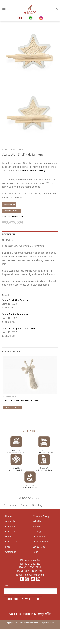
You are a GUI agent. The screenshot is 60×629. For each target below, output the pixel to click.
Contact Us (11, 541)
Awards (37, 526)
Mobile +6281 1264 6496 (30, 571)
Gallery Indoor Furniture (16, 451)
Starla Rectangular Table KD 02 (18, 328)
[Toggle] (4, 504)
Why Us (37, 521)
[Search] (57, 9)
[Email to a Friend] (14, 222)
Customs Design (41, 516)
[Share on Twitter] (11, 222)
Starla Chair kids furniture (15, 300)
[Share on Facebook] (7, 222)
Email (6, 586)
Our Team (10, 531)
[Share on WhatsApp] (4, 222)
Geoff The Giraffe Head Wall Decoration (21, 400)
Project (9, 536)
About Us (10, 521)
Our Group (10, 526)
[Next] (10, 84)
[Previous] (4, 84)
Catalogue (10, 552)
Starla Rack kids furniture (15, 314)
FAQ (7, 547)
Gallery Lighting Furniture (44, 468)
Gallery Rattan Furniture (16, 468)
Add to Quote (11, 211)
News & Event (40, 541)
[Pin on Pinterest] (18, 222)
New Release (40, 536)
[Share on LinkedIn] (21, 222)
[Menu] (4, 9)
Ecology (37, 531)
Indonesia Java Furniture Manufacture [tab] (23, 245)
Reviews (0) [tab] (7, 239)
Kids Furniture (19, 150)
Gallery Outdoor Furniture (44, 451)
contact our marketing (34, 170)
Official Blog (39, 547)
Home (5, 150)
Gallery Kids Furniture (30, 486)
